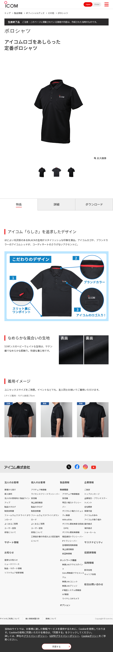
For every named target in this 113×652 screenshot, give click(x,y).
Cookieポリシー (90, 636)
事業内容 (88, 510)
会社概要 (88, 506)
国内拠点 (88, 523)
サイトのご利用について (9, 618)
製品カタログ (10, 506)
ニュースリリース (11, 564)
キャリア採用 (90, 574)
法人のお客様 (11, 482)
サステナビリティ (93, 542)
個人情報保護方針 (32, 618)
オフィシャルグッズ (35, 13)
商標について (51, 618)
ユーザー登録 (10, 528)
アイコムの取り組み (92, 519)
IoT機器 (65, 594)
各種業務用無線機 (70, 545)
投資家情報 (90, 552)
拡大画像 (101, 158)
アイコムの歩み (91, 515)
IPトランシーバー (69, 540)
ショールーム (90, 532)
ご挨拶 (87, 489)
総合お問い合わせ (93, 584)
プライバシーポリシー (35, 636)
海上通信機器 (37, 502)
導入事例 (8, 493)
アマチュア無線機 (38, 489)
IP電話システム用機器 (71, 590)
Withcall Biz (67, 519)
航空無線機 (67, 553)
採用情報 (89, 562)
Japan (87, 4)
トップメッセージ (92, 493)
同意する (56, 646)
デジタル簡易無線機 (70, 532)
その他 (51, 13)
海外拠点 (88, 528)
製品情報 (18, 13)
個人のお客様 (38, 482)
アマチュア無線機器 (70, 493)
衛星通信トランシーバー (72, 536)
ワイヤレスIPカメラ (70, 598)
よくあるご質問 (11, 523)
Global (96, 4)
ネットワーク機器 (68, 560)
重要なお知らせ (11, 559)
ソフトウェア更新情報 (14, 572)
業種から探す (10, 489)
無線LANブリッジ (69, 585)
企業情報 (89, 482)
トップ (7, 13)
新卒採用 (88, 570)
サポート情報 (11, 542)
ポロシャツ (63, 13)
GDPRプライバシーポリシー (64, 636)
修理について (10, 532)
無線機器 (64, 489)
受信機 (34, 498)
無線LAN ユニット (70, 581)
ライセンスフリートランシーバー (45, 493)
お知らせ (9, 552)
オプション (65, 605)
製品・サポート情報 (13, 568)
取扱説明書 (9, 510)
